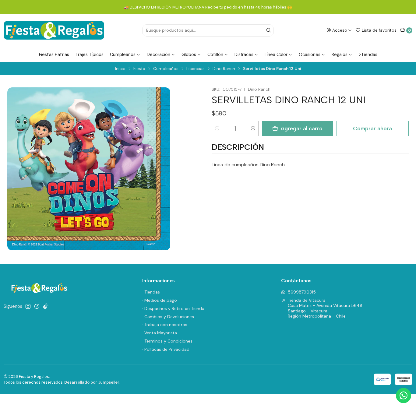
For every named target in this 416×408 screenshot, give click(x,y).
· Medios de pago (159, 300)
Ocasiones (309, 54)
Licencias (195, 69)
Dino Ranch (224, 69)
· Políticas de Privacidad (165, 349)
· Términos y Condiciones (167, 341)
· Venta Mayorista (159, 333)
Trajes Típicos (90, 54)
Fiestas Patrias (54, 54)
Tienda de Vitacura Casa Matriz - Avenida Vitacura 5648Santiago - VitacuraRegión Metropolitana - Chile (325, 308)
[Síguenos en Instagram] (28, 306)
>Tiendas (368, 54)
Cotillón (215, 54)
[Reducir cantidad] (217, 128)
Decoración (158, 54)
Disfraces (243, 54)
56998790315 (302, 292)
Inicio (120, 69)
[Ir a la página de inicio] (54, 30)
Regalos (339, 54)
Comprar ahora (372, 128)
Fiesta (139, 69)
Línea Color (276, 54)
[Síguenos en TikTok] (46, 306)
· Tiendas (151, 292)
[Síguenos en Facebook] (37, 306)
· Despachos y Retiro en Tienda (173, 308)
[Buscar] (268, 30)
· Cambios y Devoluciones (168, 316)
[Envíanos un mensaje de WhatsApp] (403, 395)
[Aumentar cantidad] (253, 128)
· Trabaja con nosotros (164, 324)
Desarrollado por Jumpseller (91, 382)
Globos (189, 54)
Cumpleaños (123, 54)
